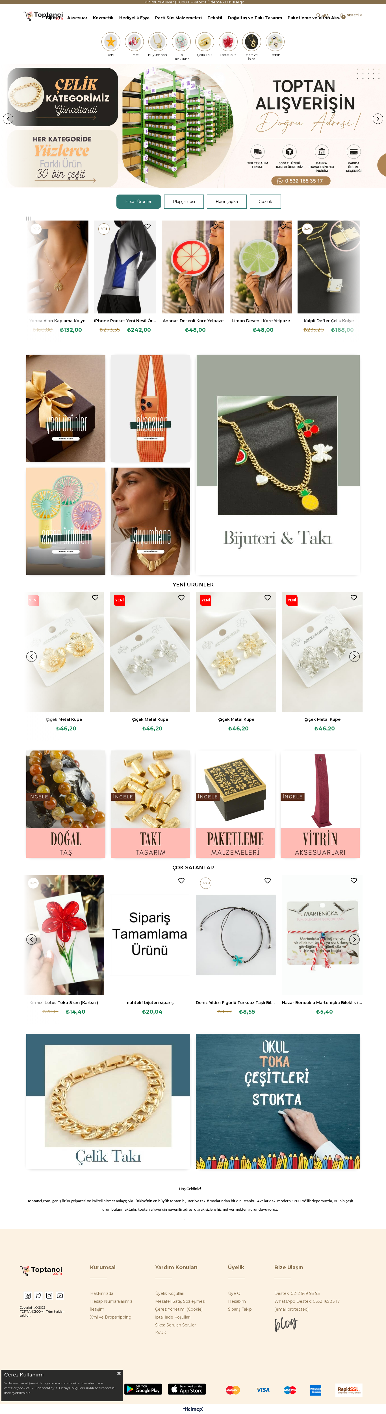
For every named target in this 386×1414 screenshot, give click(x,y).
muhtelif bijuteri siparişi (150, 1002)
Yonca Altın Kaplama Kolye (57, 320)
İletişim (97, 1309)
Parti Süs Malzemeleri (178, 17)
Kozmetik (103, 17)
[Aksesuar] (150, 408)
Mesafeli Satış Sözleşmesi (180, 1301)
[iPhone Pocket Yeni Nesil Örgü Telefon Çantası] (125, 267)
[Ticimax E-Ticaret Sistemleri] (193, 1410)
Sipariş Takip (240, 1309)
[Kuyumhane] (157, 41)
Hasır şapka (227, 201)
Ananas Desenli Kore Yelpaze (193, 320)
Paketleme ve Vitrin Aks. (314, 17)
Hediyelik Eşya (134, 17)
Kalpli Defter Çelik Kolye (329, 320)
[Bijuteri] (278, 465)
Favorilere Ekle (80, 226)
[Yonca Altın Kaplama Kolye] (57, 267)
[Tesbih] (275, 41)
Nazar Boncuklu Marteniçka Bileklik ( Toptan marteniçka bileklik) (322, 1002)
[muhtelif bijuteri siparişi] (150, 935)
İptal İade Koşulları (172, 1317)
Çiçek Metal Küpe (64, 719)
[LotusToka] (228, 41)
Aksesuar (77, 17)
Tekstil (214, 17)
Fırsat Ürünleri (138, 201)
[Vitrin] (320, 804)
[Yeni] (110, 41)
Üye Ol (234, 1293)
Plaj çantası (184, 201)
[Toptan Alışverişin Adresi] (193, 126)
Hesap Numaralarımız (111, 1301)
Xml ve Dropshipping (110, 1317)
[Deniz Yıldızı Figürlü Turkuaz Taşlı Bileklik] (236, 935)
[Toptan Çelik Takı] (108, 1101)
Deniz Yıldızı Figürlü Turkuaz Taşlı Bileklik (236, 1002)
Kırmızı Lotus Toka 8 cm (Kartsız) (63, 1002)
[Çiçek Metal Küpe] (63, 652)
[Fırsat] (134, 41)
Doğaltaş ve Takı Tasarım (255, 17)
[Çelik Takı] (204, 41)
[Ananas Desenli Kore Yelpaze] (193, 267)
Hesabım (237, 1301)
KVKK (160, 1333)
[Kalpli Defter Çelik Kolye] (329, 267)
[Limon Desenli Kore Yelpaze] (261, 267)
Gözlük (265, 201)
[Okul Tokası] (278, 1101)
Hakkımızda (101, 1293)
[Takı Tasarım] (150, 804)
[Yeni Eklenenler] (65, 408)
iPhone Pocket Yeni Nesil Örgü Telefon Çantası (125, 320)
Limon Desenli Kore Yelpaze (261, 320)
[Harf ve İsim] (251, 41)
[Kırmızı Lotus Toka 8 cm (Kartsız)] (63, 935)
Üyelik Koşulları (169, 1293)
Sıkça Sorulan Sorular (175, 1325)
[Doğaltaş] (65, 804)
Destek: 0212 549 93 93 (297, 1293)
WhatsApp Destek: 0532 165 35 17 (307, 1301)
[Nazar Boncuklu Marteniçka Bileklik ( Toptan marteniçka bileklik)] (322, 935)
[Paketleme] (235, 804)
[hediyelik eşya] (65, 521)
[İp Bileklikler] (181, 41)
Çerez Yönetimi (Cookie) (179, 1309)
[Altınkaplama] (150, 521)
